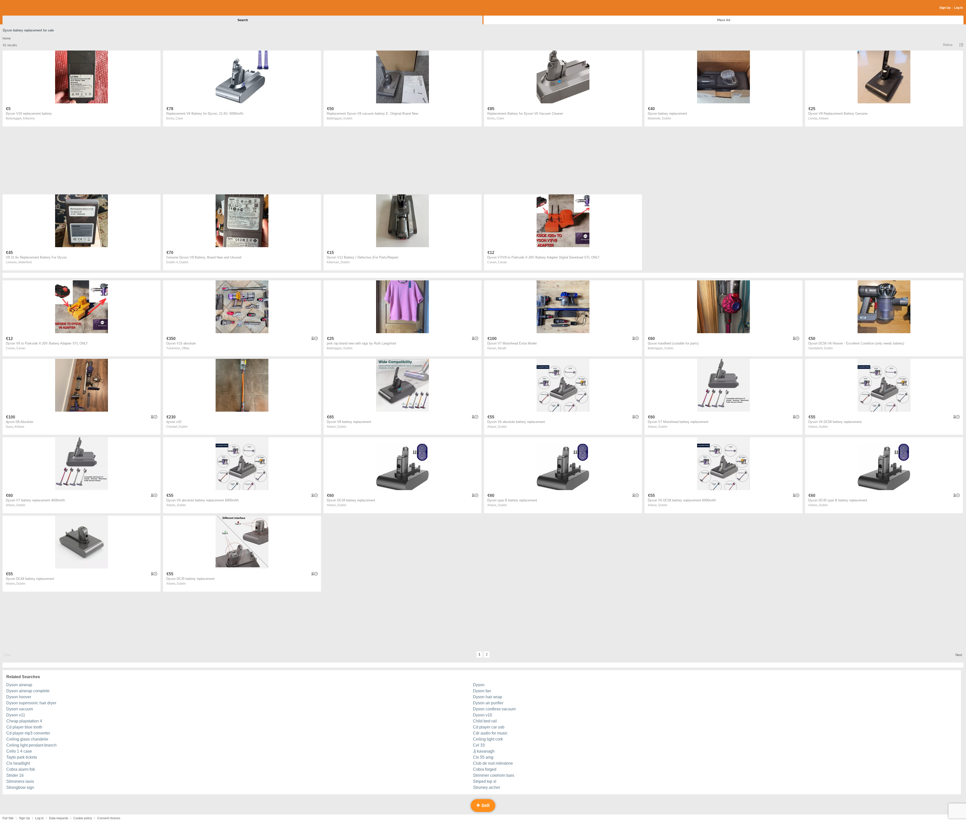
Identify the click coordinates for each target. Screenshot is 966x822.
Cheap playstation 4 (24, 721)
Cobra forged (484, 769)
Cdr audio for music (490, 733)
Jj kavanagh (484, 751)
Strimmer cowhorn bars (493, 775)
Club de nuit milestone (493, 763)
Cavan (502, 262)
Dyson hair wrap (487, 697)
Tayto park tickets (21, 757)
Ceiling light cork (488, 739)
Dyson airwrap (19, 685)
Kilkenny (29, 118)
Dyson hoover (18, 697)
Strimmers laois (20, 781)
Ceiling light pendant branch (31, 745)
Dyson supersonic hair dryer (31, 703)
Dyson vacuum (19, 709)
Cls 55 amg (483, 757)
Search (242, 20)
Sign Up (944, 8)
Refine (947, 45)
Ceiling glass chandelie (27, 739)
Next (958, 655)
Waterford (25, 262)
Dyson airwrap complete (28, 691)
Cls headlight (18, 763)
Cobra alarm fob (20, 769)
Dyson (479, 685)
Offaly (185, 348)
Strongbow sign (20, 787)
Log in (39, 818)
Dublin (347, 118)
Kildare (824, 118)
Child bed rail (485, 721)
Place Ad (723, 20)
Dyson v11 (15, 715)
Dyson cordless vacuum (494, 709)
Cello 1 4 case (19, 751)
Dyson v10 (482, 715)
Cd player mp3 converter (28, 733)
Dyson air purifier (488, 703)
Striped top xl (484, 781)
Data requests (58, 818)
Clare (179, 118)
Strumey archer (486, 787)
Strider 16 (15, 775)
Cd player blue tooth (24, 727)
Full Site (8, 818)
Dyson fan (482, 691)
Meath (502, 348)
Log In (958, 8)
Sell (485, 805)
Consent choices (108, 818)
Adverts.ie (22, 8)
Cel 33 (479, 745)
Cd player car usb (488, 727)
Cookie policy (82, 818)
